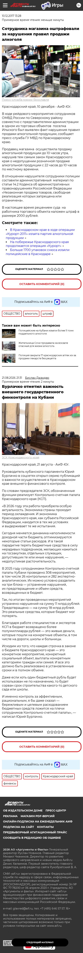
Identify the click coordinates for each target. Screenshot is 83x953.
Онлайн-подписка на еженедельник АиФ (37, 821)
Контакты (45, 827)
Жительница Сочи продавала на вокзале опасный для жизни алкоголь (43, 344)
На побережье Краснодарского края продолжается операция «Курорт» (37, 244)
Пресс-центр (56, 810)
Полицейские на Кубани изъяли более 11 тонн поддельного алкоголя (46, 332)
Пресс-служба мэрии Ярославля (25, 100)
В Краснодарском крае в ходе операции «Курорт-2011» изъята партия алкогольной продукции (40, 234)
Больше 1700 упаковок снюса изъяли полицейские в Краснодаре (37, 252)
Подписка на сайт (18, 827)
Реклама (10, 816)
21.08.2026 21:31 (12, 378)
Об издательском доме (22, 810)
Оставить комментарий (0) (41, 284)
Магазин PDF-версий (38, 816)
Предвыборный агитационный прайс (35, 832)
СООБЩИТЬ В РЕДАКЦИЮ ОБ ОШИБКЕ (32, 838)
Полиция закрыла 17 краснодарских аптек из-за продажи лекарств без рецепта (47, 357)
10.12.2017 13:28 (11, 16)
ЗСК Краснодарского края (20, 457)
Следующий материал (39, 942)
